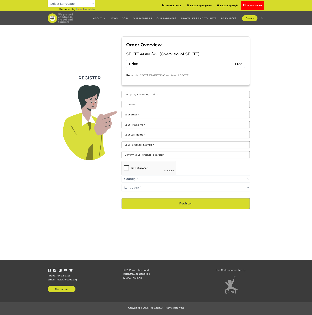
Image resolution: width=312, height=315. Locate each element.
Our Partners (166, 18)
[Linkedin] (60, 270)
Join (125, 18)
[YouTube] (65, 270)
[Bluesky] (71, 270)
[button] (103, 18)
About (97, 18)
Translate (89, 9)
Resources (228, 18)
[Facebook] (49, 270)
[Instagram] (54, 270)
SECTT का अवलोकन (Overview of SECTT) (164, 75)
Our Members (142, 18)
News (114, 18)
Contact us (61, 288)
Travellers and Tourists (198, 18)
